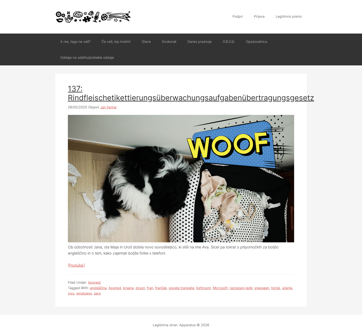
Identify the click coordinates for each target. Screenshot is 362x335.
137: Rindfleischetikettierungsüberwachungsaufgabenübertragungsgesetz (191, 93)
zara (97, 293)
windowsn (84, 293)
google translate (181, 288)
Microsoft (220, 288)
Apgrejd (94, 282)
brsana (128, 288)
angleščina (98, 288)
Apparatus (93, 16)
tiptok (275, 288)
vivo (71, 293)
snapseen (261, 288)
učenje (287, 288)
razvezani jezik (241, 288)
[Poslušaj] (76, 265)
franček (161, 288)
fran (150, 288)
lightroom (203, 288)
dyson (140, 288)
